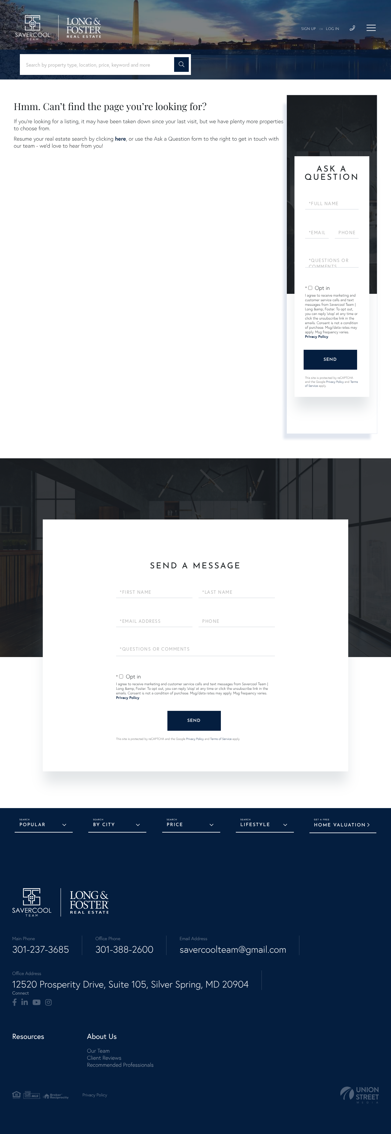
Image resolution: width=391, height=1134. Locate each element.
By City (104, 825)
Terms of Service (221, 739)
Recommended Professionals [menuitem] (120, 1064)
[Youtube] (36, 1002)
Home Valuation (340, 825)
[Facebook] (14, 1002)
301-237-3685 (40, 949)
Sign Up (308, 29)
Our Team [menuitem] (98, 1050)
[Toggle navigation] (371, 28)
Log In (332, 29)
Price (175, 825)
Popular (32, 825)
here (120, 138)
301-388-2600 (124, 949)
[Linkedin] (24, 1002)
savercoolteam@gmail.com (233, 949)
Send (330, 359)
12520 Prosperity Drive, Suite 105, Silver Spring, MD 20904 (130, 984)
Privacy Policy (316, 336)
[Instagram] (48, 1002)
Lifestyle (255, 825)
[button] (181, 64)
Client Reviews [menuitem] (104, 1057)
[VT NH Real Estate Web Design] (359, 1095)
